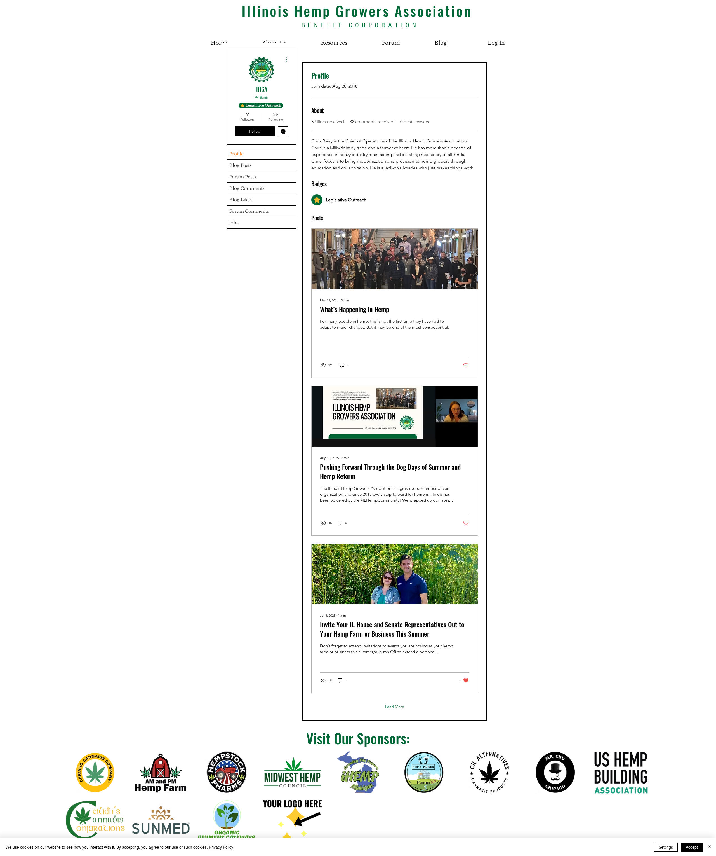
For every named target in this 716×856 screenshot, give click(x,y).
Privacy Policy (221, 847)
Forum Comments (249, 211)
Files (234, 222)
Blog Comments (247, 188)
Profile (236, 153)
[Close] (709, 847)
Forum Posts (242, 176)
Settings (666, 847)
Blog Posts (240, 165)
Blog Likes (240, 199)
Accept (692, 847)
